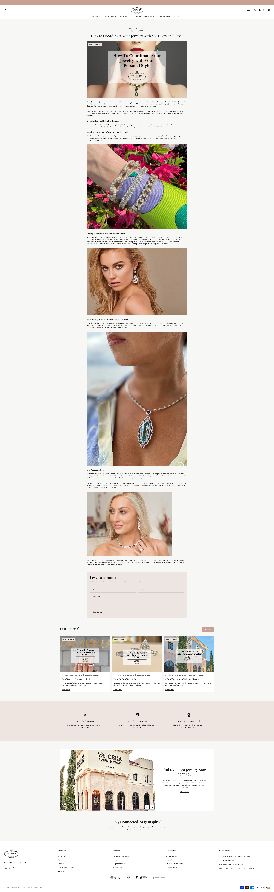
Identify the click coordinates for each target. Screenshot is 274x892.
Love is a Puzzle (117, 860)
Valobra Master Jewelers (19, 887)
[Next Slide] (152, 807)
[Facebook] (5, 868)
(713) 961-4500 (228, 860)
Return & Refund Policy (174, 864)
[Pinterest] (9, 868)
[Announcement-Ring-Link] (5, 2)
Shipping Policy (171, 867)
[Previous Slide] (147, 807)
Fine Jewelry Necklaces (120, 856)
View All (208, 629)
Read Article (66, 689)
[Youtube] (17, 868)
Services (61, 864)
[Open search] (255, 10)
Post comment (98, 612)
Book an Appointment (66, 867)
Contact (61, 871)
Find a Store (184, 791)
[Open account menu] (260, 10)
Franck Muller (117, 867)
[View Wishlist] (264, 10)
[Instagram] (13, 868)
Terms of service (171, 856)
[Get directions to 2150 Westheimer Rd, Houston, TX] (5, 10)
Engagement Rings (118, 864)
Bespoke (61, 860)
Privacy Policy (170, 860)
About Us (61, 856)
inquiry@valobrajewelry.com (233, 864)
